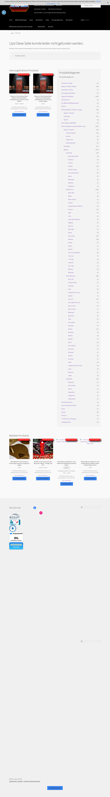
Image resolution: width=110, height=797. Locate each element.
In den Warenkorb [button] (43, 115)
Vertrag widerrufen (57, 20)
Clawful (70, 203)
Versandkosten (20, 111)
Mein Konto (39, 20)
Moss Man (71, 316)
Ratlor (70, 389)
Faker (69, 213)
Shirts (63, 409)
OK (58, 3)
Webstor (70, 269)
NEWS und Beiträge (20, 20)
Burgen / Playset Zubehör (68, 86)
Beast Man (71, 193)
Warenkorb (69, 20)
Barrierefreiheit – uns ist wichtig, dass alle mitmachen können (50, 12)
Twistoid (70, 262)
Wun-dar (70, 372)
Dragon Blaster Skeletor (75, 206)
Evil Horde (69, 153)
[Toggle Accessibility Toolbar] (4, 12)
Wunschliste (41, 26)
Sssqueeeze (71, 395)
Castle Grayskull (70, 133)
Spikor (70, 246)
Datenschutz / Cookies (40, 9)
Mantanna (71, 179)
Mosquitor (71, 186)
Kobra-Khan (71, 385)
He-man (70, 299)
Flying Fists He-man (74, 292)
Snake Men (69, 379)
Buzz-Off (70, 279)
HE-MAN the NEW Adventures (70, 103)
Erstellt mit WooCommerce (32, 781)
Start (10, 20)
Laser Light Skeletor (74, 219)
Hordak (70, 166)
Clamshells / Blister (67, 90)
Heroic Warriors (70, 276)
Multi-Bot (71, 229)
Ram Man (71, 326)
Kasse (31, 20)
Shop (47, 20)
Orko (69, 319)
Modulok (70, 183)
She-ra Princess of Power (68, 405)
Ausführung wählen (19, 115)
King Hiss (71, 382)
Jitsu (69, 216)
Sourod (70, 242)
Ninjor (70, 232)
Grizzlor (70, 163)
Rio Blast (71, 332)
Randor (70, 329)
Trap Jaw (70, 256)
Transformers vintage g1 (68, 419)
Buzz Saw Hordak (73, 156)
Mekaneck (71, 312)
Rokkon (70, 339)
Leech (70, 176)
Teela (69, 362)
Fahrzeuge (67, 116)
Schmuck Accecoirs (66, 402)
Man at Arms (72, 306)
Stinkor (70, 249)
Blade (70, 196)
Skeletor (70, 239)
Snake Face (71, 392)
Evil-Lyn (70, 209)
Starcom (64, 415)
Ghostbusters (65, 100)
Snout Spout (71, 345)
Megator (70, 223)
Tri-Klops (71, 259)
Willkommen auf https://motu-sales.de (44, 5)
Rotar (70, 342)
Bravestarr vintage (66, 83)
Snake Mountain (70, 143)
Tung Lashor (71, 399)
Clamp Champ (72, 282)
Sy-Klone (70, 359)
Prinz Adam (71, 322)
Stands (63, 412)
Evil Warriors (69, 189)
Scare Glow (71, 236)
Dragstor (70, 159)
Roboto (70, 335)
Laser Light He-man (74, 302)
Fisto (69, 289)
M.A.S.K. (63, 106)
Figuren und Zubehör (67, 96)
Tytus (69, 369)
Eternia (68, 136)
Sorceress (71, 349)
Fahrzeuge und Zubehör (68, 93)
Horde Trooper (72, 169)
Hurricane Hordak (73, 173)
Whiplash (71, 272)
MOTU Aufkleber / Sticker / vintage (71, 110)
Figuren (66, 120)
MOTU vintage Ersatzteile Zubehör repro (73, 126)
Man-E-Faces (72, 309)
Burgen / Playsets (69, 113)
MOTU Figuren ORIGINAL (68, 123)
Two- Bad (71, 266)
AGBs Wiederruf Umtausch (55, 9)
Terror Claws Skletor (74, 252)
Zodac (70, 375)
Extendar (70, 286)
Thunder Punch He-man (75, 365)
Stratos (70, 355)
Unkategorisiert (66, 422)
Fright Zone (69, 139)
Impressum (59, 5)
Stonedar (71, 352)
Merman (70, 226)
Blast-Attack (72, 199)
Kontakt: (50, 26)
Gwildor (70, 296)
